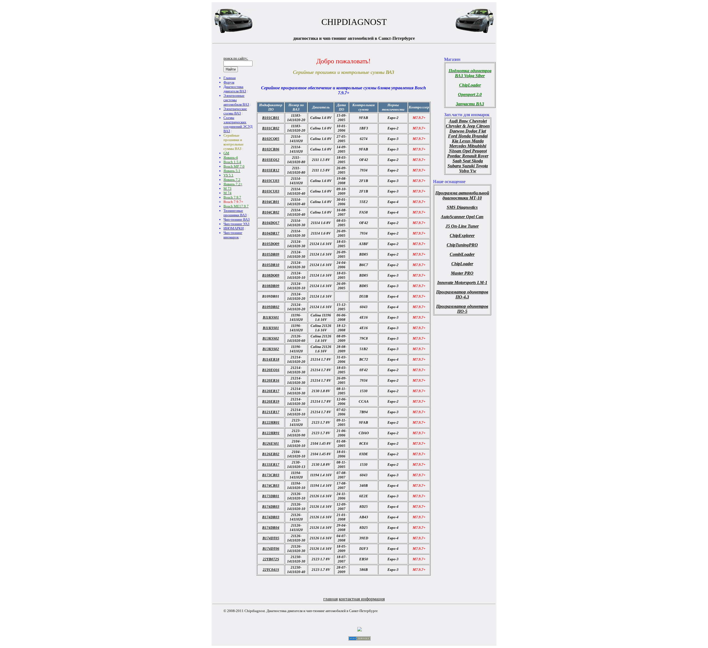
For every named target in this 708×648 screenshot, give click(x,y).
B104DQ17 (270, 223)
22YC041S (271, 570)
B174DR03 (270, 506)
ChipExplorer (462, 235)
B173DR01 (270, 496)
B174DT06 (270, 548)
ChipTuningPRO (462, 245)
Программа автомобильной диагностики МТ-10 (462, 195)
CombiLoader (462, 254)
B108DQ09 (270, 275)
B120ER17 (270, 391)
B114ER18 (270, 359)
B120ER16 (270, 380)
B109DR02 (270, 307)
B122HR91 (271, 433)
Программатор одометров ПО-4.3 (462, 294)
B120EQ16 (270, 370)
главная (330, 599)
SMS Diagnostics (462, 207)
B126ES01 (270, 443)
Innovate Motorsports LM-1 (462, 282)
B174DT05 (270, 538)
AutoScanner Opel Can (462, 216)
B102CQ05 (270, 139)
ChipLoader (462, 263)
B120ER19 (270, 401)
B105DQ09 (270, 244)
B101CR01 (270, 118)
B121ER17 (270, 412)
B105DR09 (270, 254)
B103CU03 (270, 181)
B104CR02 (270, 212)
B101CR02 (270, 128)
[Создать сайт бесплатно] (359, 639)
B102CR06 (270, 149)
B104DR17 (270, 233)
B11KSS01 (271, 317)
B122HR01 (271, 422)
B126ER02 (270, 454)
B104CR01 (270, 202)
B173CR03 (270, 475)
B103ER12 (270, 170)
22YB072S (271, 559)
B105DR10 (270, 265)
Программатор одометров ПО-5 (462, 309)
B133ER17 (270, 464)
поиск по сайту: (235, 58)
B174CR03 (270, 485)
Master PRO (462, 273)
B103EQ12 (270, 160)
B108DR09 (270, 286)
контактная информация (362, 599)
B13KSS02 (270, 338)
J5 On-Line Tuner (462, 226)
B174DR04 (270, 527)
